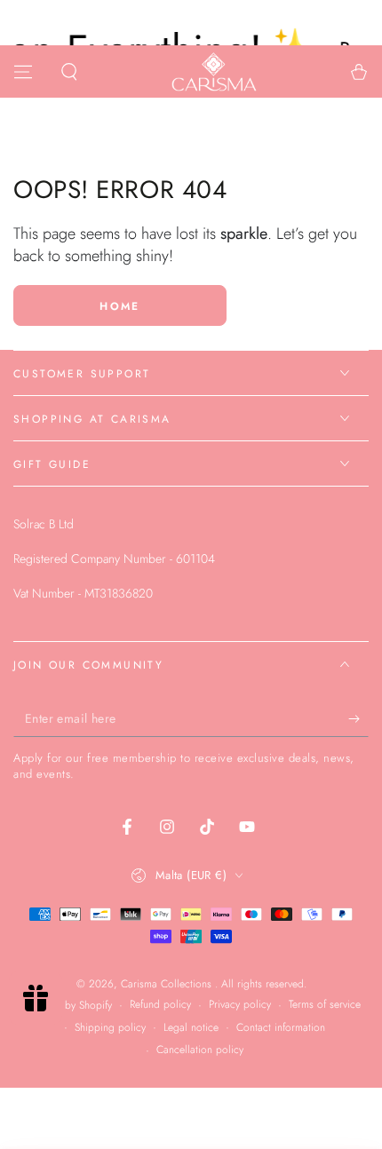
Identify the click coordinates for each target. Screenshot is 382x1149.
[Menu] (23, 71)
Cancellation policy (199, 1050)
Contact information (280, 1027)
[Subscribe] (358, 719)
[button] (69, 71)
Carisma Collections (168, 984)
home (119, 306)
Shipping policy (110, 1027)
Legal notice (191, 1027)
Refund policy (160, 1004)
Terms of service (325, 1004)
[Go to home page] (214, 71)
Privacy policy (240, 1004)
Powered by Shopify (67, 1005)
